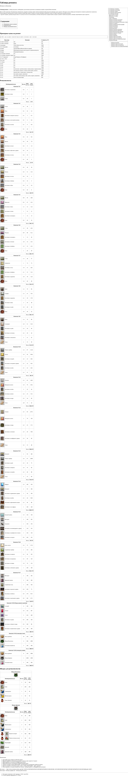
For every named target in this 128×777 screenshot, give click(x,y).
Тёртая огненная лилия (14, 738)
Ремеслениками (52, 9)
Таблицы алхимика (114, 8)
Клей (6, 686)
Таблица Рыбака (113, 34)
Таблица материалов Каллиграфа (116, 24)
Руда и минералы (113, 18)
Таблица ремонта (113, 28)
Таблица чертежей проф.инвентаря (117, 39)
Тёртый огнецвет (13, 733)
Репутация (111, 17)
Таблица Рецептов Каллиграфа (116, 31)
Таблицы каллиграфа (115, 10)
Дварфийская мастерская (39, 767)
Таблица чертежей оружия (115, 37)
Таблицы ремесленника (115, 12)
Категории (2, 770)
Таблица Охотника (113, 25)
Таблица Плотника (113, 26)
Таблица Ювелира (113, 40)
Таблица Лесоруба (113, 23)
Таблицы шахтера (114, 13)
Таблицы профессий (10, 770)
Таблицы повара (114, 11)
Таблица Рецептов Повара (115, 33)
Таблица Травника (113, 35)
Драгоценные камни (113, 14)
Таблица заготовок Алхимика (115, 19)
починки (28, 9)
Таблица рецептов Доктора (115, 30)
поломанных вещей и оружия (42, 9)
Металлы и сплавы (113, 16)
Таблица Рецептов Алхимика (115, 29)
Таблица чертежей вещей (115, 36)
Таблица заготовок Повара (115, 20)
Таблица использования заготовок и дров (118, 22)
